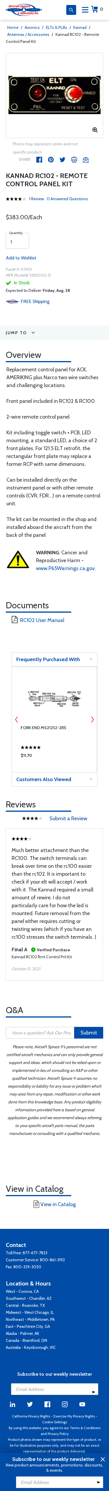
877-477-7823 (35, 1252)
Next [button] (92, 719)
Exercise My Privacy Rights (74, 1416)
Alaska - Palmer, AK (22, 1333)
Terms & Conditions (85, 1428)
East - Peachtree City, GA (28, 1326)
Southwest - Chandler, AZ (29, 1298)
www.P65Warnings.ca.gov (65, 568)
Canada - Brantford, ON (26, 1340)
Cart (101, 9)
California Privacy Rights (31, 1416)
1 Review (36, 199)
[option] (54, 95)
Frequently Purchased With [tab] (48, 659)
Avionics (32, 27)
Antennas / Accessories (28, 34)
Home (13, 27)
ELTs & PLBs (56, 27)
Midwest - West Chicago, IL (30, 1312)
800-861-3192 (52, 1259)
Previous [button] (17, 719)
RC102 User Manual (42, 620)
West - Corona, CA (22, 1291)
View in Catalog (58, 1204)
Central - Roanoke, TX (25, 1305)
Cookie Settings (54, 1422)
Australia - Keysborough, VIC (31, 1347)
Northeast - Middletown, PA (30, 1319)
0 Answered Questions (67, 199)
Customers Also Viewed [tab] (43, 779)
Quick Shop (54, 757)
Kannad (80, 27)
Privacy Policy (58, 1433)
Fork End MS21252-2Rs (43, 727)
